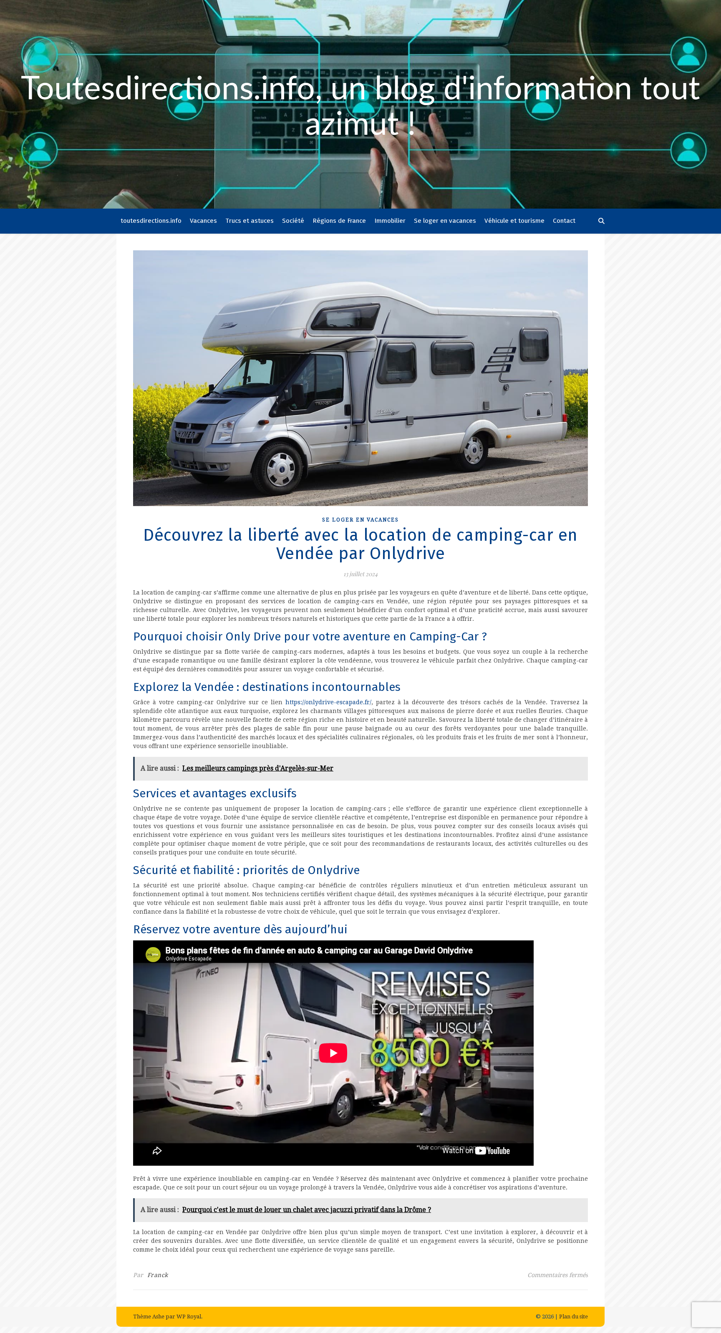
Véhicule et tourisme (514, 220)
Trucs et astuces (249, 220)
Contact (564, 220)
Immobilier (390, 220)
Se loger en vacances (445, 220)
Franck (157, 1275)
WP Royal (188, 1316)
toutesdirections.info (151, 220)
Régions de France (339, 220)
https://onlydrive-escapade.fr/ (328, 702)
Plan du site (573, 1316)
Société (293, 220)
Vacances (203, 220)
